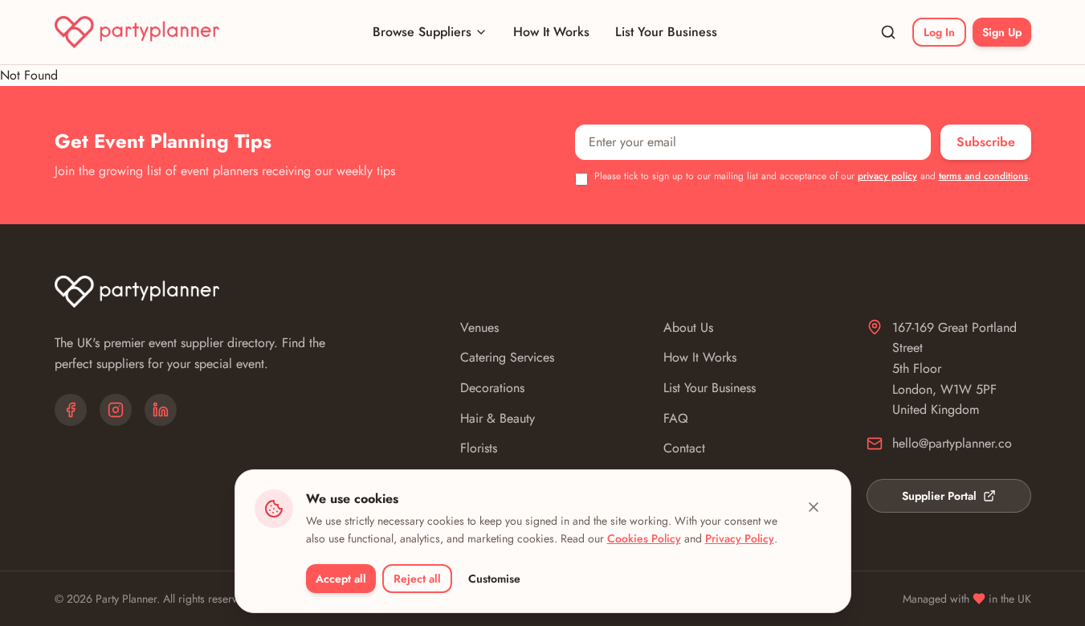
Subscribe (986, 142)
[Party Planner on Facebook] (71, 410)
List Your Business (666, 32)
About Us (688, 327)
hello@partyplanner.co (952, 443)
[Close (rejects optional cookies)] (813, 507)
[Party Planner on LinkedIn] (161, 410)
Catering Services (507, 357)
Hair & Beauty (497, 418)
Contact (684, 448)
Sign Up (1002, 32)
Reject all (417, 579)
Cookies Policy (644, 538)
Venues (479, 327)
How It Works (551, 32)
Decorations (492, 387)
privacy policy (887, 176)
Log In (939, 32)
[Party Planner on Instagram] (116, 410)
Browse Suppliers (422, 32)
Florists (478, 448)
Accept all (341, 579)
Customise (494, 579)
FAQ (675, 418)
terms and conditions (983, 176)
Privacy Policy (739, 538)
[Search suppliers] (888, 32)
